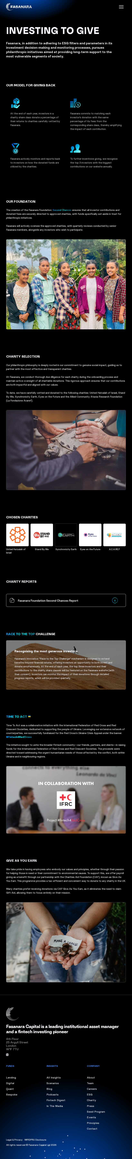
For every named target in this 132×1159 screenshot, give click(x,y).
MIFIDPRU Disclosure (35, 1139)
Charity (91, 1100)
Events (91, 1117)
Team (90, 1083)
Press (90, 1106)
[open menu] (121, 7)
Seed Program (96, 1111)
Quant (10, 1088)
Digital (10, 1083)
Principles (93, 1123)
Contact (92, 1128)
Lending (11, 1077)
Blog (49, 1088)
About (91, 1077)
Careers (92, 1088)
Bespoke (11, 1094)
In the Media (55, 1106)
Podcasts (53, 1094)
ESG (90, 1094)
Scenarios (53, 1083)
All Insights (54, 1077)
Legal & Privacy (14, 1139)
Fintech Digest (56, 1100)
